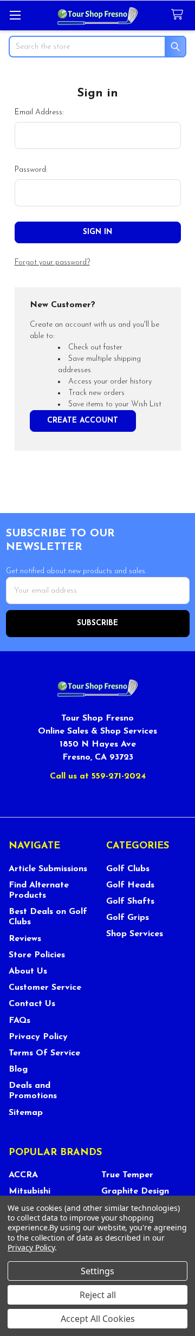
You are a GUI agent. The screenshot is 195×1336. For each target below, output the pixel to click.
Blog (18, 1069)
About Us (28, 971)
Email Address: (39, 112)
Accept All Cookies (98, 1319)
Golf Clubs (128, 869)
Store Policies (37, 955)
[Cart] (179, 15)
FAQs (19, 1020)
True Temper (127, 1175)
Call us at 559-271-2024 (98, 776)
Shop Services (134, 934)
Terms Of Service (44, 1053)
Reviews (25, 939)
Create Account (82, 421)
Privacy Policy (38, 1037)
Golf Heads (130, 885)
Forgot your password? (52, 262)
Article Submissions (48, 869)
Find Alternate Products (39, 890)
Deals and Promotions (33, 1090)
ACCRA (23, 1175)
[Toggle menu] (15, 15)
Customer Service (45, 987)
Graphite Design (135, 1191)
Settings (97, 1271)
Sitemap (26, 1112)
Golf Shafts (130, 901)
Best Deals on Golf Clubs (48, 916)
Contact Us (32, 1004)
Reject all (98, 1295)
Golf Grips (127, 917)
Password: (31, 170)
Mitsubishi (29, 1191)
